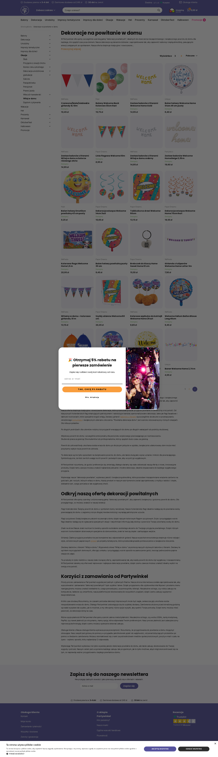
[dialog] (109, 749)
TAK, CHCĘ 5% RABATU (92, 389)
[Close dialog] (156, 350)
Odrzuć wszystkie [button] (194, 749)
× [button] (215, 744)
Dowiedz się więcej (43, 751)
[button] (72, 753)
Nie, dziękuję (92, 397)
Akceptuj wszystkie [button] (160, 749)
